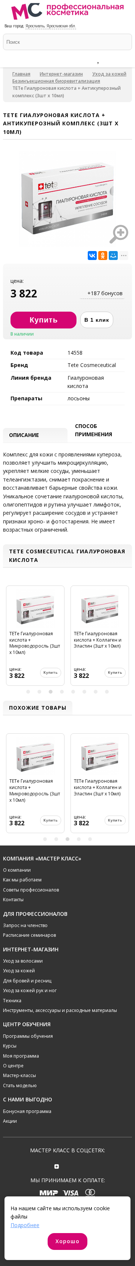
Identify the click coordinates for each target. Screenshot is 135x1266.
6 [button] (84, 691)
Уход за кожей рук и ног (30, 990)
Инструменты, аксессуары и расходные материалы (60, 1010)
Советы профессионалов (31, 890)
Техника (12, 1000)
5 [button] (73, 691)
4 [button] (62, 691)
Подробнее (24, 1225)
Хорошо (68, 1241)
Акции (10, 1121)
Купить (51, 672)
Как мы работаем (22, 880)
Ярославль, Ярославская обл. (51, 25)
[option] (35, 638)
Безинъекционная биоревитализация (56, 81)
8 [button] (107, 691)
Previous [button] (10, 638)
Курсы (9, 1046)
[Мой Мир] (113, 255)
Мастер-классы (19, 1075)
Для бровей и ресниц (27, 981)
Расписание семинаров (29, 935)
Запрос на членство (25, 925)
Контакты (13, 899)
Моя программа (21, 1056)
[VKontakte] (78, 1165)
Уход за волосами (23, 961)
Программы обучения (28, 1036)
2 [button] (39, 691)
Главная (21, 74)
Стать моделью (20, 1085)
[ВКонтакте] (92, 255)
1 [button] (28, 691)
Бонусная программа (27, 1111)
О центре (13, 1065)
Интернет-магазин (61, 74)
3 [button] (50, 691)
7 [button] (95, 691)
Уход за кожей (109, 74)
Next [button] (125, 638)
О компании (17, 870)
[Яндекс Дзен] (57, 1165)
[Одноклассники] (102, 255)
